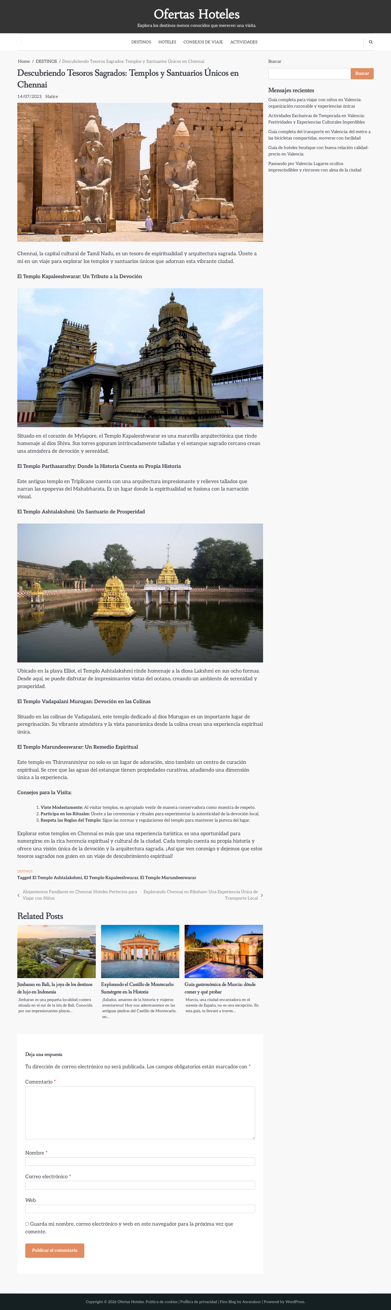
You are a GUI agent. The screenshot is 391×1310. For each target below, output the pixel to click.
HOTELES (167, 42)
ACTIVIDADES (243, 42)
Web (30, 1200)
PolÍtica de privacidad (198, 1302)
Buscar (274, 61)
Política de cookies (161, 1302)
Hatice (51, 96)
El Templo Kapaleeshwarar (111, 877)
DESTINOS (141, 42)
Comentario (40, 1082)
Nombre (36, 1153)
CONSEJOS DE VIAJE (203, 42)
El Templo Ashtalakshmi (57, 877)
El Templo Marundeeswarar (168, 877)
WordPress (294, 1302)
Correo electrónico (48, 1177)
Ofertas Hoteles (197, 14)
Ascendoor (251, 1302)
